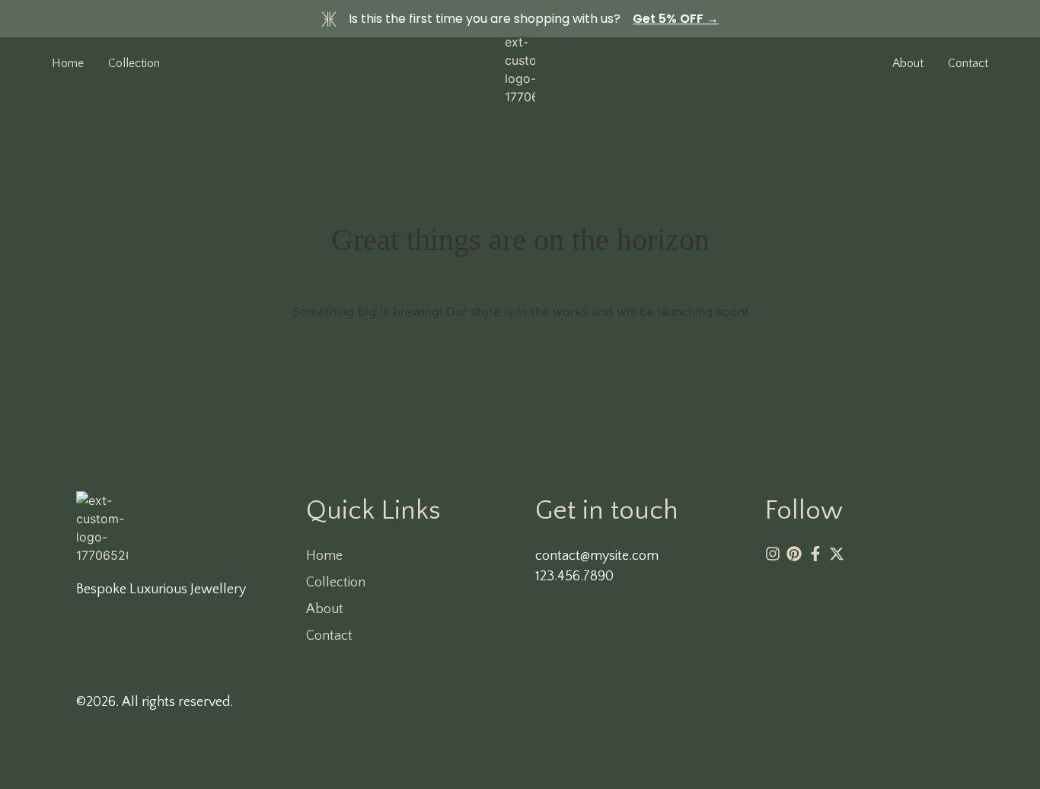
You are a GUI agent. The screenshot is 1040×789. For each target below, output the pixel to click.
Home (68, 63)
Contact (329, 636)
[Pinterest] (794, 553)
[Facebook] (815, 553)
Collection (134, 63)
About (324, 609)
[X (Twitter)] (836, 553)
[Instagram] (772, 553)
